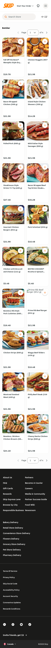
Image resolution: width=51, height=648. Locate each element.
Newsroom (30, 510)
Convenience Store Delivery (16, 533)
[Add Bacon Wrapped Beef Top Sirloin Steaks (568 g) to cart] (45, 167)
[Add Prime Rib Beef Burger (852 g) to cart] (45, 292)
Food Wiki (30, 504)
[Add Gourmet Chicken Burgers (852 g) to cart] (20, 209)
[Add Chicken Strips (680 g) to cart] (20, 334)
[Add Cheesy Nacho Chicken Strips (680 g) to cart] (45, 418)
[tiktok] (30, 626)
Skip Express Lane (12, 499)
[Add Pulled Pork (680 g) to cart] (20, 125)
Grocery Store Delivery (14, 544)
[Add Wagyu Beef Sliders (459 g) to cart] (45, 334)
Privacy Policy (9, 577)
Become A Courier (34, 482)
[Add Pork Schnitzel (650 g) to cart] (45, 209)
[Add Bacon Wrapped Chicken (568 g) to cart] (20, 83)
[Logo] (9, 5)
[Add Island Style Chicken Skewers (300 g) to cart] (45, 83)
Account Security (10, 596)
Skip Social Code (10, 583)
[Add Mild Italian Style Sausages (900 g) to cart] (45, 125)
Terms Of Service (10, 571)
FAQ (5, 482)
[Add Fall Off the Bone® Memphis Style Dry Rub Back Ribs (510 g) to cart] (20, 41)
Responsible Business (13, 510)
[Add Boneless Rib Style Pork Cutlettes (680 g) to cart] (20, 292)
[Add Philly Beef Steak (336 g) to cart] (45, 376)
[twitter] (5, 626)
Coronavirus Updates (12, 602)
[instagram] (22, 626)
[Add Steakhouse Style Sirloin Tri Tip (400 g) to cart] (20, 167)
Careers (29, 488)
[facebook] (13, 626)
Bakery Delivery (10, 522)
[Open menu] (45, 6)
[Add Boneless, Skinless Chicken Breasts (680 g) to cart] (20, 418)
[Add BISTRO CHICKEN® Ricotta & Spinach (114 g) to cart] (45, 250)
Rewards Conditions (11, 609)
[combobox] (21, 17)
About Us (7, 477)
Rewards (7, 493)
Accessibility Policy (11, 590)
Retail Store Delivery (13, 527)
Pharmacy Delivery (12, 555)
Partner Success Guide (36, 499)
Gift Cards (8, 488)
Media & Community (35, 493)
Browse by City (10, 504)
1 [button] (30, 32)
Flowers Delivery (11, 538)
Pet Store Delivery (12, 549)
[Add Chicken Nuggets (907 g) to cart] (45, 41)
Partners (29, 477)
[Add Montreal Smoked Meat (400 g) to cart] (20, 376)
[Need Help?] (38, 6)
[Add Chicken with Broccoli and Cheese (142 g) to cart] (20, 250)
